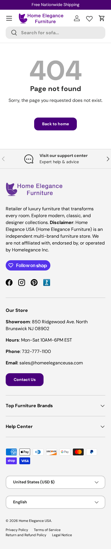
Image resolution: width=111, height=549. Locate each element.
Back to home (55, 123)
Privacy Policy (17, 530)
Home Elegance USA (35, 520)
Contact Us (25, 379)
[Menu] (9, 18)
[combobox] (55, 33)
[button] (102, 18)
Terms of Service (47, 530)
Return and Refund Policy (26, 535)
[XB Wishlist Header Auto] (89, 17)
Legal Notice (62, 535)
